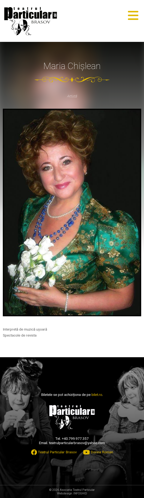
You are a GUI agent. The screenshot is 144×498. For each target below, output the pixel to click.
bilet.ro (97, 395)
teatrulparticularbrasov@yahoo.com (77, 443)
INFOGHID (80, 493)
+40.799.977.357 (75, 438)
